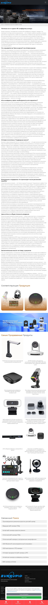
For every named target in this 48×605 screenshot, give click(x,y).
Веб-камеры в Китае (9, 562)
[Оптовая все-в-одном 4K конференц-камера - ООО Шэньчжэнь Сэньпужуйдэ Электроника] (6, 2)
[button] (44, 299)
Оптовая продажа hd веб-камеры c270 (15, 553)
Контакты (42, 602)
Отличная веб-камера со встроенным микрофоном (19, 539)
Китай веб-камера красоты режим (14, 530)
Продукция (18, 602)
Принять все (24, 597)
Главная (2, 24)
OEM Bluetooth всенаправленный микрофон (17, 544)
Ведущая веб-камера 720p (11, 526)
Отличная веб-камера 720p (11, 535)
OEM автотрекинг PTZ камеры (12, 548)
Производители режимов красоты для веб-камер (19, 521)
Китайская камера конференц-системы (16, 557)
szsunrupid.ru (23, 82)
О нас (30, 602)
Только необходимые (24, 594)
